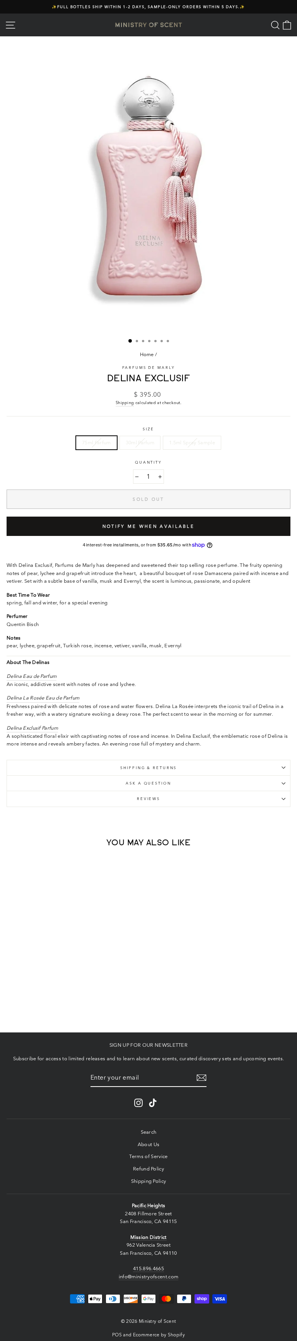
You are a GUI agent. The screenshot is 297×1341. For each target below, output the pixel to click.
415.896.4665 (148, 1268)
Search (149, 1132)
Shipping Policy (148, 1181)
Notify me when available (148, 526)
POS (117, 1335)
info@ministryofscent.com (149, 1277)
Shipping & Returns (148, 768)
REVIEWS (148, 799)
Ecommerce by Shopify (159, 1335)
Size (148, 429)
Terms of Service (148, 1156)
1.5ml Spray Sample (192, 442)
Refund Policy (148, 1169)
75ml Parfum (96, 442)
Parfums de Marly (148, 367)
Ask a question (148, 783)
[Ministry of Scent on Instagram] (138, 1103)
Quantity (148, 462)
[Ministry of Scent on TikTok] (152, 1103)
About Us (149, 1144)
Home (147, 354)
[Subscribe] (201, 1077)
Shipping (125, 402)
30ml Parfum (140, 442)
